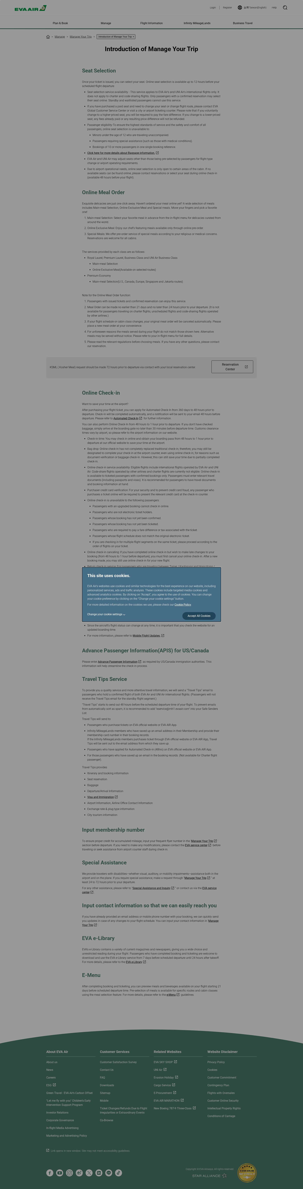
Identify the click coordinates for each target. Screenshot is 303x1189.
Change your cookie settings (104, 614)
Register (227, 7)
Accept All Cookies (199, 616)
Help (274, 7)
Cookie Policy (182, 604)
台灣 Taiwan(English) (255, 7)
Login (213, 7)
